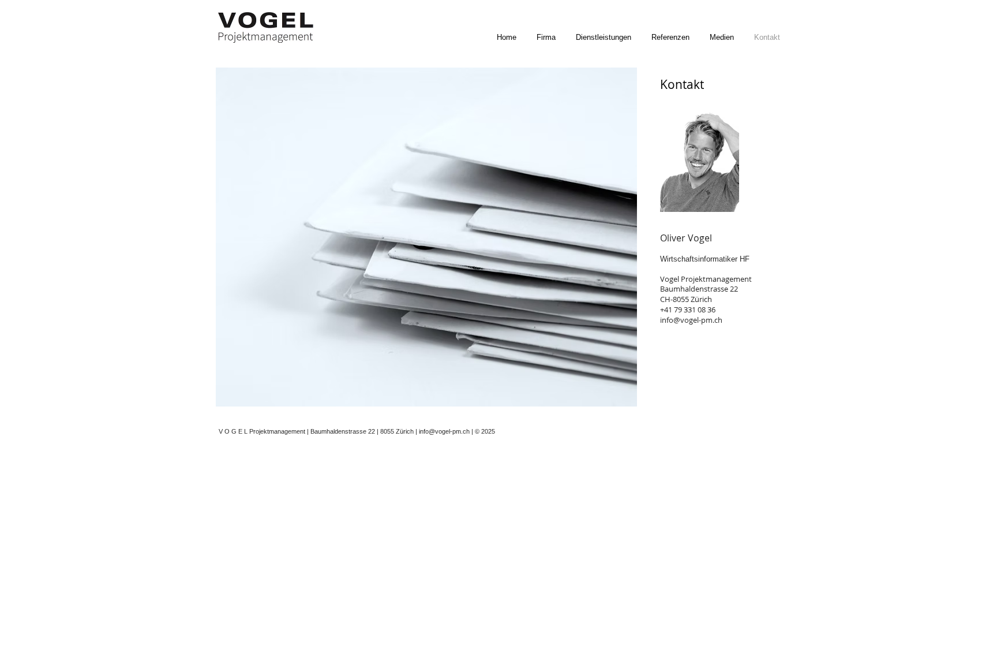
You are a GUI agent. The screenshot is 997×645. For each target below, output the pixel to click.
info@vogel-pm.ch (691, 320)
